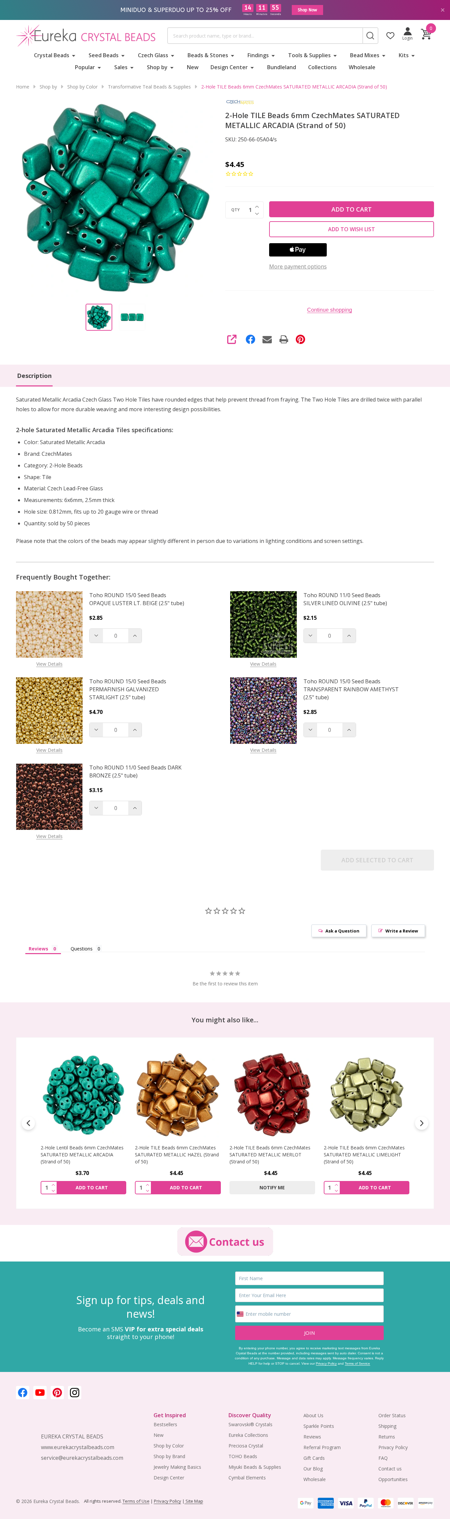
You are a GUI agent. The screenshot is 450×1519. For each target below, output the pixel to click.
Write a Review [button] (401, 931)
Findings (258, 55)
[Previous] (28, 1123)
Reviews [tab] (38, 948)
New (193, 67)
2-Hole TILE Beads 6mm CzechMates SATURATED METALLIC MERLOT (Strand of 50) (269, 1154)
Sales (121, 67)
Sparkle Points (318, 1426)
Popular (85, 67)
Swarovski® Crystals (250, 1424)
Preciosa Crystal (245, 1445)
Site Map (194, 1501)
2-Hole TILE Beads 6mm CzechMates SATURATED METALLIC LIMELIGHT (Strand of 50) (364, 1154)
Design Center (229, 67)
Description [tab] (34, 376)
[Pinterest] (300, 339)
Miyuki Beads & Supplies (254, 1467)
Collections (322, 67)
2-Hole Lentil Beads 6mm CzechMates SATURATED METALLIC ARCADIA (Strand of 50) (82, 1154)
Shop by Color (169, 1445)
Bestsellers (165, 1424)
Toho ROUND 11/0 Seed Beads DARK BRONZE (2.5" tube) (135, 771)
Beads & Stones (208, 55)
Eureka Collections (248, 1435)
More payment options (298, 266)
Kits (404, 55)
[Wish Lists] (390, 36)
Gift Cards (314, 1458)
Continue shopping (329, 310)
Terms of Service (357, 1363)
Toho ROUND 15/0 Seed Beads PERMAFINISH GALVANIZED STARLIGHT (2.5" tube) (127, 689)
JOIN (309, 1332)
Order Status (392, 1415)
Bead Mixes (364, 55)
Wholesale (362, 67)
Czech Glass (153, 55)
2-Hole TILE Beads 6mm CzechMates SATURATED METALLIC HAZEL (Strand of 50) (177, 1154)
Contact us (390, 1468)
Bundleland (281, 67)
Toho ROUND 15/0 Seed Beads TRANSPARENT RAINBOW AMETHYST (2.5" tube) (351, 689)
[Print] (283, 339)
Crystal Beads (51, 55)
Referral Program (322, 1447)
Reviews (312, 1437)
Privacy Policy (326, 1363)
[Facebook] (250, 339)
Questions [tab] (82, 948)
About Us (313, 1415)
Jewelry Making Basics (177, 1467)
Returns (386, 1437)
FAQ (383, 1458)
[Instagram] (74, 1392)
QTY (235, 210)
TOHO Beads (242, 1456)
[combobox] (264, 35)
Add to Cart (351, 209)
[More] (73, 55)
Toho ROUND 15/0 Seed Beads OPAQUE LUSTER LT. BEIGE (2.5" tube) (136, 599)
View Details (49, 664)
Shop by (157, 67)
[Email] (267, 339)
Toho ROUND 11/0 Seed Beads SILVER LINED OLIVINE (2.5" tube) (345, 599)
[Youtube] (40, 1392)
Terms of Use (136, 1501)
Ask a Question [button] (342, 931)
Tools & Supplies (309, 55)
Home (22, 87)
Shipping (387, 1426)
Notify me (272, 1187)
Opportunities (393, 1479)
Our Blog (313, 1468)
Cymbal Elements (247, 1477)
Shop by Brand (169, 1456)
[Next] (421, 1123)
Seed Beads (104, 55)
